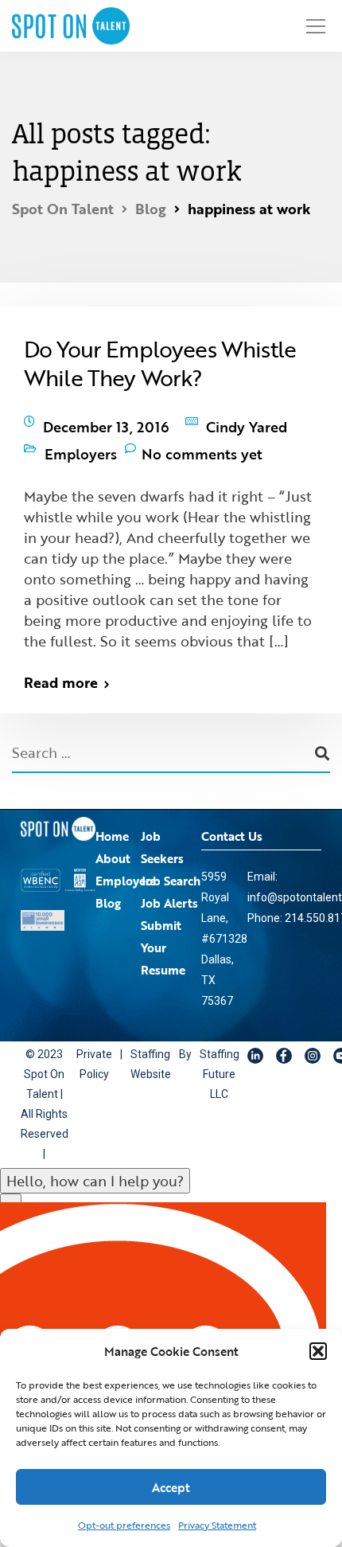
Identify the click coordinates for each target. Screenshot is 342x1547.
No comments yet (202, 442)
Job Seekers (162, 831)
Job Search (170, 864)
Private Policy (96, 1049)
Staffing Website (152, 1049)
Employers (81, 442)
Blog (108, 887)
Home (112, 820)
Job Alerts (169, 887)
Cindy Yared (246, 422)
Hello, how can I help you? (95, 1164)
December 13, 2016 (106, 422)
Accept (171, 1487)
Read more (61, 666)
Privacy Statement (217, 1525)
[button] (318, 1351)
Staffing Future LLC (219, 1059)
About (112, 842)
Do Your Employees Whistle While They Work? (160, 363)
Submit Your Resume (163, 931)
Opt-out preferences (124, 1525)
